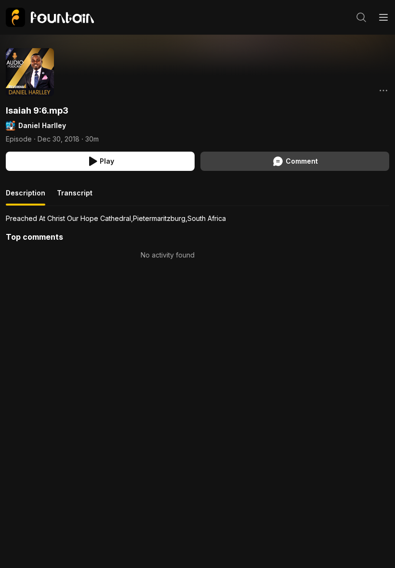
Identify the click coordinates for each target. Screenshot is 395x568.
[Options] (383, 90)
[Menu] (383, 17)
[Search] (361, 17)
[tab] (25, 197)
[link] (50, 17)
